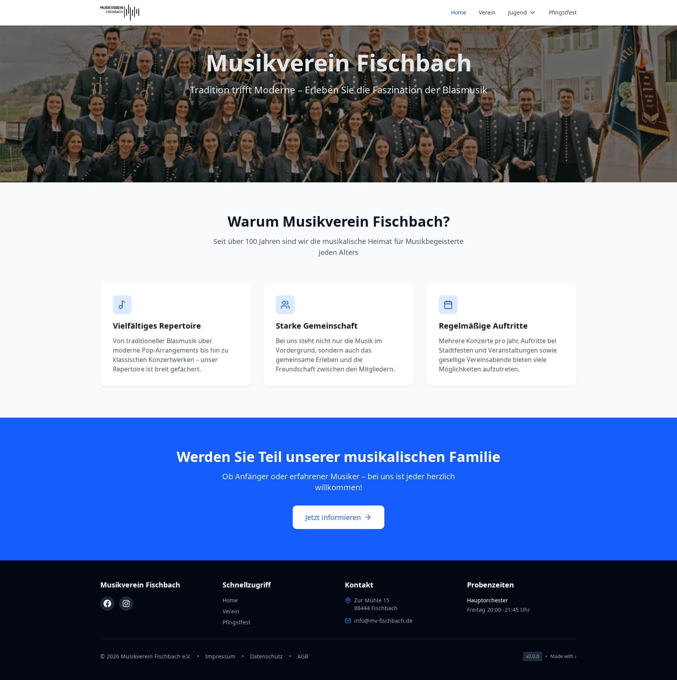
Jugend (517, 12)
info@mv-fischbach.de (383, 620)
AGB (302, 656)
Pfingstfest (563, 12)
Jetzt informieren (333, 517)
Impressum (220, 656)
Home (458, 12)
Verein (487, 12)
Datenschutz (266, 656)
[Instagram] (126, 603)
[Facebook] (107, 603)
